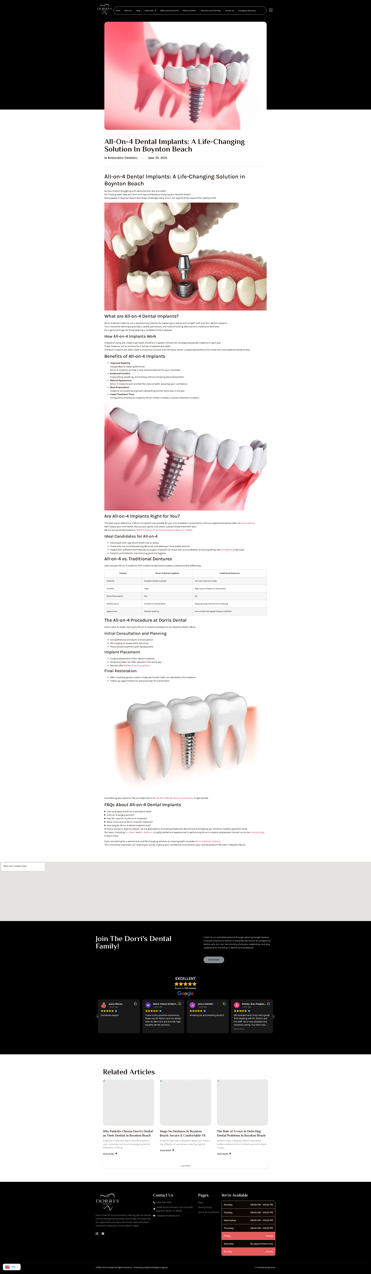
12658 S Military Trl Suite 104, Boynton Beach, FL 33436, (164, 530)
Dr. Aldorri (130, 832)
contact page (257, 832)
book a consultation (183, 798)
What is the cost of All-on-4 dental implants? (130, 821)
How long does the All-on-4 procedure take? (129, 811)
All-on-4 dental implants (207, 841)
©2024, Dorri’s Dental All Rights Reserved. (114, 1267)
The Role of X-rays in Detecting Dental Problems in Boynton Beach (241, 1133)
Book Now (214, 960)
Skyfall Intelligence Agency (156, 1267)
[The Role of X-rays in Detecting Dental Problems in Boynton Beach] (242, 1102)
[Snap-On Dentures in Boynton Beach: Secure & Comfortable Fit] (185, 1102)
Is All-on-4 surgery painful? (120, 815)
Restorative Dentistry (123, 158)
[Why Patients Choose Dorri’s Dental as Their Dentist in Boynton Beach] (128, 1102)
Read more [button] (195, 1029)
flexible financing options (137, 665)
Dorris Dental (247, 523)
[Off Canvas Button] (270, 10)
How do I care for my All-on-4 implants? (127, 818)
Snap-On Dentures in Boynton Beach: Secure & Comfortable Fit (182, 1133)
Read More (108, 1154)
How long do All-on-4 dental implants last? (129, 825)
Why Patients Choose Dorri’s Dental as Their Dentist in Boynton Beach (128, 1133)
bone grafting (227, 549)
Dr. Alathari (146, 832)
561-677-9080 (163, 798)
